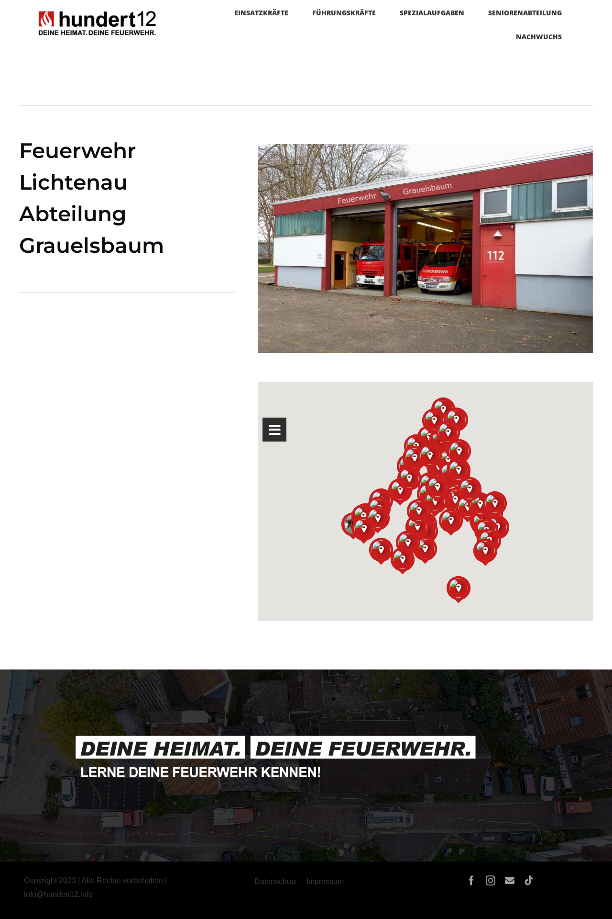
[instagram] (490, 880)
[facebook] (471, 880)
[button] (21, 898)
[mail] (509, 880)
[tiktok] (529, 880)
